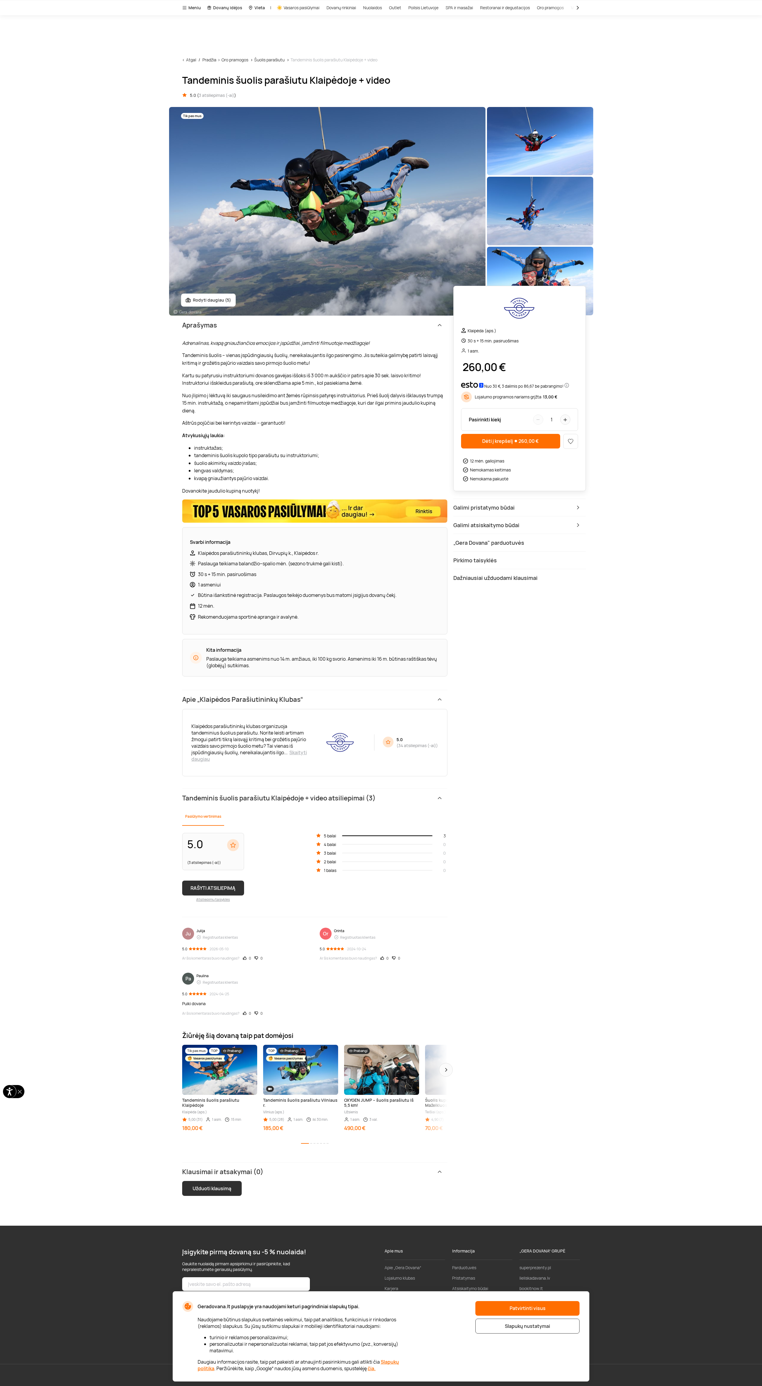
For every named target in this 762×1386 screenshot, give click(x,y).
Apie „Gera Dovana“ (403, 1267)
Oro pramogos (550, 7)
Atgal (191, 60)
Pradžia (209, 60)
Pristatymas (463, 1278)
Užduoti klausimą (212, 1188)
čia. (372, 1368)
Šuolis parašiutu (269, 60)
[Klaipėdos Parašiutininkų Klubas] (519, 309)
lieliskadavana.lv (534, 1278)
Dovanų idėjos (227, 7)
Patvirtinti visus (528, 1308)
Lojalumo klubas (400, 1278)
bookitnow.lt (531, 1288)
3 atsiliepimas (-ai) (216, 95)
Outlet (395, 7)
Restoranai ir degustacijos (505, 7)
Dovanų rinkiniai (341, 7)
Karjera (391, 1288)
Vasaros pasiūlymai (301, 7)
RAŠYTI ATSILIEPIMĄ (212, 888)
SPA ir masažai (459, 7)
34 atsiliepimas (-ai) (417, 745)
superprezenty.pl (535, 1267)
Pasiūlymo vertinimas (203, 816)
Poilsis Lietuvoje (423, 7)
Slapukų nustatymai (527, 1326)
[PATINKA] (570, 441)
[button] (446, 1070)
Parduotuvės (464, 1267)
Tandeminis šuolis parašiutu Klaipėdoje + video (334, 60)
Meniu (194, 7)
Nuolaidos (372, 7)
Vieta (259, 7)
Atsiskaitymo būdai (470, 1288)
